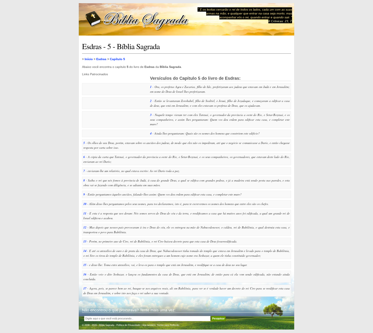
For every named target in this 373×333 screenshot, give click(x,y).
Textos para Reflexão (168, 325)
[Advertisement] (114, 103)
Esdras (101, 59)
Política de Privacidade (128, 325)
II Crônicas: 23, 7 (280, 21)
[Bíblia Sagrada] (137, 19)
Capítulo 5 (117, 59)
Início (89, 59)
